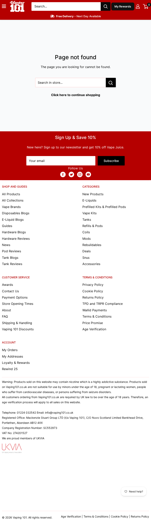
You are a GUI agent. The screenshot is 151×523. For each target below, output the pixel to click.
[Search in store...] (111, 82)
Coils (86, 232)
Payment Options (15, 297)
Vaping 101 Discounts (18, 329)
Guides (7, 226)
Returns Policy (93, 297)
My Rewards (122, 6)
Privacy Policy (92, 285)
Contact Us (10, 291)
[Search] (105, 6)
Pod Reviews (11, 251)
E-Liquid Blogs (13, 220)
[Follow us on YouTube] (88, 174)
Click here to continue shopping (75, 95)
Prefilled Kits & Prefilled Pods (104, 207)
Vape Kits (89, 213)
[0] (145, 6)
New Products (92, 194)
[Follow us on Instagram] (80, 174)
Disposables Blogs (15, 213)
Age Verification (94, 329)
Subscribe (111, 161)
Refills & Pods (92, 226)
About (6, 310)
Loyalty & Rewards (16, 363)
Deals (86, 251)
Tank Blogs (10, 258)
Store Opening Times (17, 304)
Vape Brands (11, 207)
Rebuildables (91, 245)
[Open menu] (4, 6)
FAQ (5, 316)
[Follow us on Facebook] (63, 174)
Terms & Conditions (96, 316)
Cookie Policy (92, 291)
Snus (85, 258)
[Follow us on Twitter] (71, 174)
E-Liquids (89, 200)
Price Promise (92, 323)
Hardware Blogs (14, 232)
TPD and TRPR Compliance (102, 304)
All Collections (12, 200)
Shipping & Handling (17, 323)
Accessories (91, 264)
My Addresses (12, 356)
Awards (7, 285)
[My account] (138, 6)
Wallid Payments (94, 310)
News (6, 245)
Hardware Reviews (16, 239)
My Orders (9, 350)
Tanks (86, 220)
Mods (86, 239)
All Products (11, 194)
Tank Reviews (12, 264)
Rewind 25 (10, 369)
